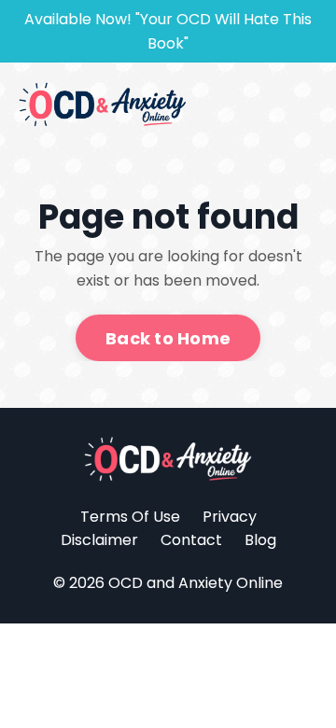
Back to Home (168, 338)
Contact (191, 540)
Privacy (230, 516)
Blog (260, 540)
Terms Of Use (130, 516)
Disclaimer (99, 540)
